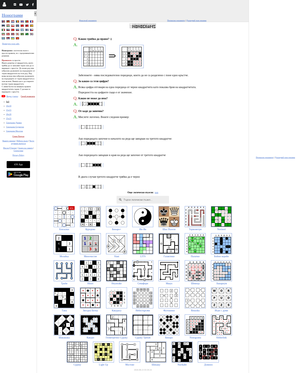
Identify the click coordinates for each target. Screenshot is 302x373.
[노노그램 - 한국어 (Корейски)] (32, 34)
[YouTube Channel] (21, 5)
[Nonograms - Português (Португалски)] (27, 22)
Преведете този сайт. (11, 44)
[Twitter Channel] (27, 5)
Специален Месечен (14, 131)
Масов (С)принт (10, 148)
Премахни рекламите (176, 20)
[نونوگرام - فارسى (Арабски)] (4, 34)
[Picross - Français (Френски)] (32, 22)
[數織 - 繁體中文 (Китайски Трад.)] (27, 26)
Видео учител (12, 96)
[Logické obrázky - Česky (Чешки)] (32, 30)
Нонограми (12, 15)
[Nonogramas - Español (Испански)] (32, 26)
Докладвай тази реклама (196, 20)
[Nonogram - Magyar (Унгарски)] (8, 26)
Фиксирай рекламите (88, 20)
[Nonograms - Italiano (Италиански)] (4, 30)
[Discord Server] (15, 5)
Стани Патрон (18, 136)
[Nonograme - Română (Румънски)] (18, 22)
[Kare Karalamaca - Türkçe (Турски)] (13, 30)
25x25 (8, 118)
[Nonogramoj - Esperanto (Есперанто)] (27, 34)
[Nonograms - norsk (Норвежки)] (13, 34)
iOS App (18, 164)
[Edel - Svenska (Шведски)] (18, 26)
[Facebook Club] (34, 5)
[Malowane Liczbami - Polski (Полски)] (13, 26)
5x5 (7, 102)
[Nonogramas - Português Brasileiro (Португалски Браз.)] (22, 34)
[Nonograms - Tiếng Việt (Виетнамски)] (18, 39)
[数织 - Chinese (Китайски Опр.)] (22, 26)
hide (156, 192)
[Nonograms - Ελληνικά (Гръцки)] (4, 39)
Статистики (18, 151)
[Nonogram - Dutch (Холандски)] (13, 22)
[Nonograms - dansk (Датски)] (8, 34)
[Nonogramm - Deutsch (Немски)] (8, 22)
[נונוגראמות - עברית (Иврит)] (22, 30)
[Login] (4, 5)
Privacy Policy (18, 155)
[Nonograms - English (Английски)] (4, 22)
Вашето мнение (8, 141)
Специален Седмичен (15, 127)
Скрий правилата (28, 96)
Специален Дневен (14, 123)
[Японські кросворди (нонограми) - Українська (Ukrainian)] (13, 39)
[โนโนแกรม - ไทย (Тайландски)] (22, 22)
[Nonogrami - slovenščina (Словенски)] (8, 30)
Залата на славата (25, 148)
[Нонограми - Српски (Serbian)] (8, 39)
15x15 (8, 110)
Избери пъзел (22, 141)
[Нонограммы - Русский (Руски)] (18, 30)
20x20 (8, 114)
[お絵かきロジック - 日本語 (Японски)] (18, 34)
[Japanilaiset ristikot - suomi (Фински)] (27, 30)
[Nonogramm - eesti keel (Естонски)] (4, 26)
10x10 (8, 106)
